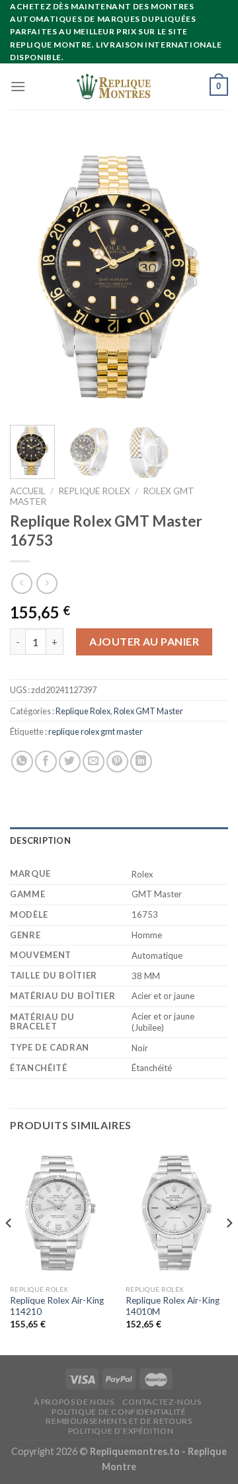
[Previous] (31, 275)
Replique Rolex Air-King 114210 (57, 1306)
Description (40, 840)
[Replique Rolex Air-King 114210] (61, 1212)
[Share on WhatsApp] (22, 761)
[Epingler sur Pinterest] (117, 761)
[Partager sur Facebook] (46, 761)
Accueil (28, 491)
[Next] (207, 275)
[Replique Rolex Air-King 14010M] (177, 1212)
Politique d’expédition (120, 1431)
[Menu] (18, 86)
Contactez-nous (162, 1402)
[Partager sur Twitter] (70, 761)
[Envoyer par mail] (93, 761)
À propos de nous (74, 1402)
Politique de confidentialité (119, 1412)
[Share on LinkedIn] (141, 761)
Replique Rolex (94, 491)
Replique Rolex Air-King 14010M (172, 1306)
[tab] (119, 840)
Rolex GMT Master (148, 711)
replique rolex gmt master (95, 731)
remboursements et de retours (119, 1421)
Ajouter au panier (144, 641)
